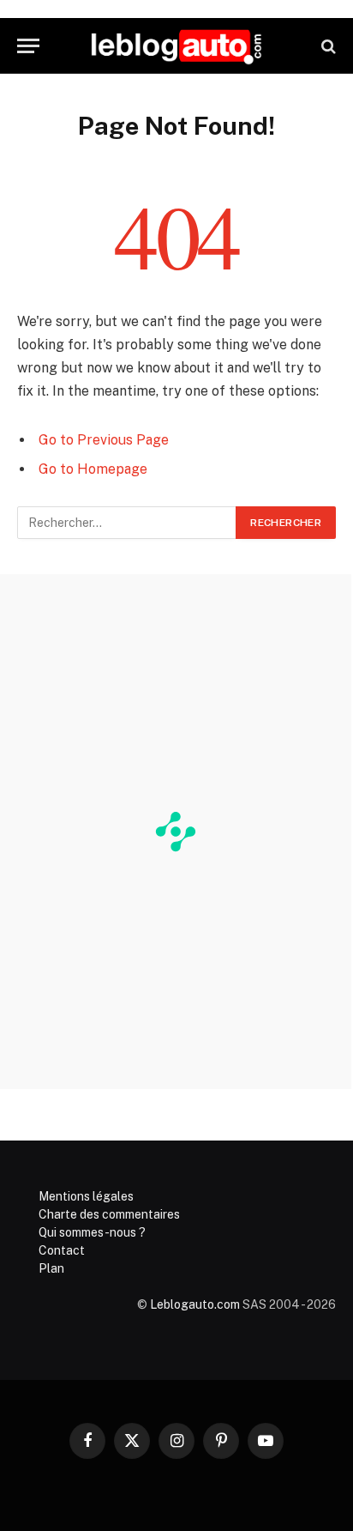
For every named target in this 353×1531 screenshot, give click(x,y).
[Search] (327, 46)
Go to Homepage (93, 469)
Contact (62, 1250)
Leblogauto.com (195, 1304)
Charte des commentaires (109, 1214)
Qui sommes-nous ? (92, 1232)
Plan (51, 1268)
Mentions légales (86, 1196)
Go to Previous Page (104, 440)
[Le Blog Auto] (176, 46)
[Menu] (28, 46)
